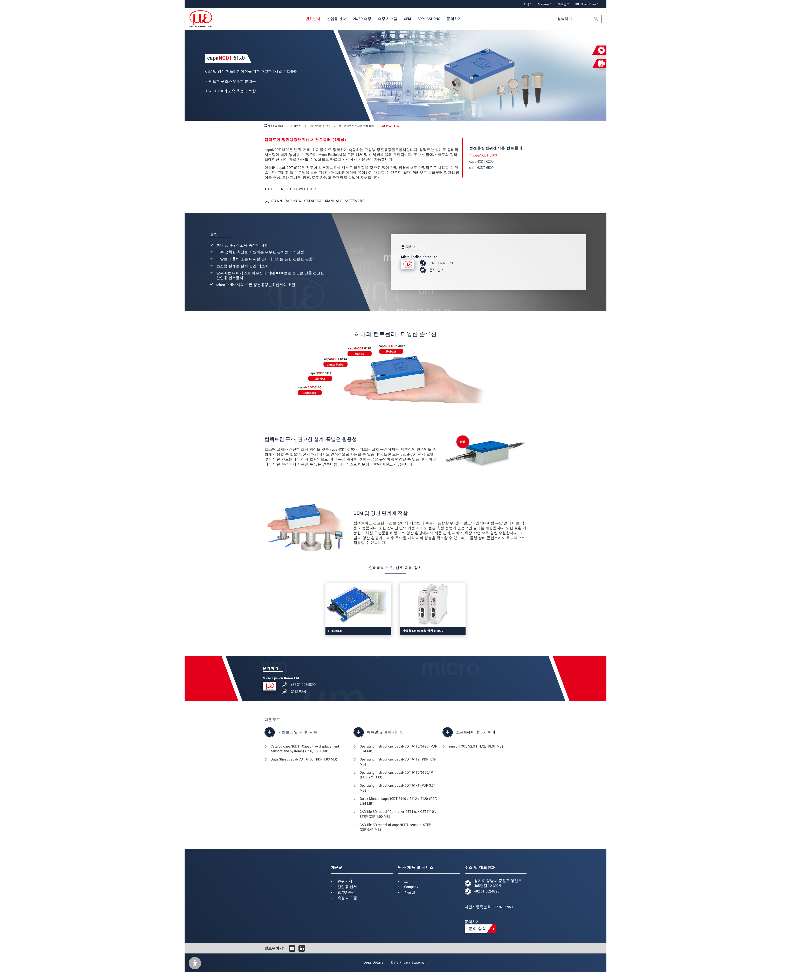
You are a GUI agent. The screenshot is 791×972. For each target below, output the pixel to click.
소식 (408, 881)
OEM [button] (407, 18)
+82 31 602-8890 (441, 263)
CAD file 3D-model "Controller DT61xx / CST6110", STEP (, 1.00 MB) (398, 814)
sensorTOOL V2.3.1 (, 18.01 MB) (476, 746)
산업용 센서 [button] (336, 18)
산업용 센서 (347, 887)
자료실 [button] (562, 4)
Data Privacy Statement (409, 962)
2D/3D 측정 (346, 892)
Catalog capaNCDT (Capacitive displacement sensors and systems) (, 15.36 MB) (305, 749)
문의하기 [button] (454, 18)
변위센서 (344, 881)
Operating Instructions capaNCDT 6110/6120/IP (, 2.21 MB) (396, 775)
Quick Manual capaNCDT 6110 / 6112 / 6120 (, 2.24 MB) (398, 801)
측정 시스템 (347, 898)
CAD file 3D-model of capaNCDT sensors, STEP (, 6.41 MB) (395, 827)
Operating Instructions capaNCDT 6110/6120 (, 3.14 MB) (398, 749)
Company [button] (543, 4)
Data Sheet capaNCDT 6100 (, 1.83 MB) (304, 759)
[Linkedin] (301, 948)
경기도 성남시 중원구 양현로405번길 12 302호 (498, 883)
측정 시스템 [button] (387, 18)
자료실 (409, 892)
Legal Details (373, 962)
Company (411, 887)
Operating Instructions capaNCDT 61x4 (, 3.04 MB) (397, 788)
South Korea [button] (588, 4)
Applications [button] (429, 18)
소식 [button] (526, 4)
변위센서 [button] (312, 18)
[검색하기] (597, 19)
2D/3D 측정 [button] (362, 18)
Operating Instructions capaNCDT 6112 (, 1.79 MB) (398, 762)
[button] (195, 963)
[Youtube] (292, 948)
